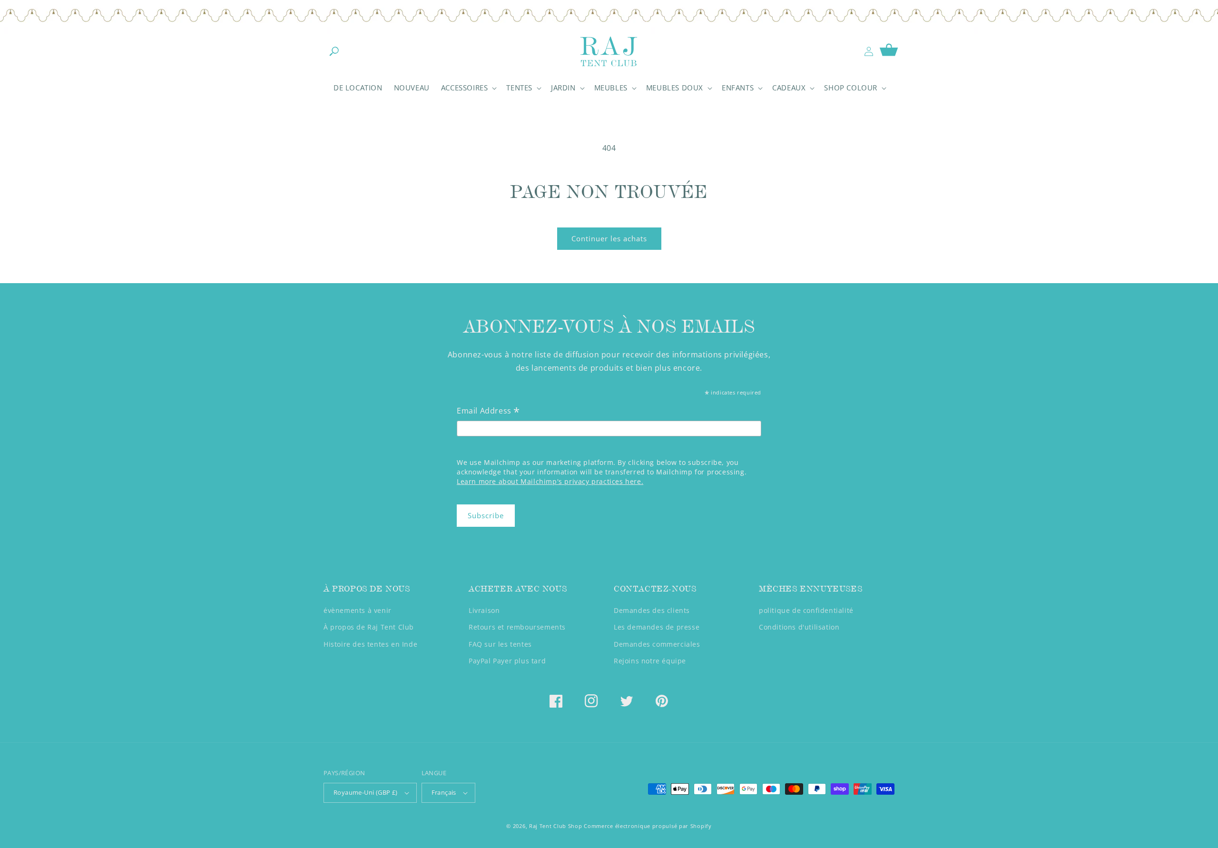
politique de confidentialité (806, 610)
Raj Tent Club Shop (555, 825)
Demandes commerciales (657, 644)
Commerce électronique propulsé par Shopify (647, 825)
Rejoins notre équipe (650, 660)
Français (444, 792)
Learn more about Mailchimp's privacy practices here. (550, 481)
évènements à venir (358, 610)
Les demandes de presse (656, 626)
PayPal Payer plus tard (507, 660)
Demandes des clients (652, 610)
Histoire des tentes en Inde (370, 644)
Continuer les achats (609, 238)
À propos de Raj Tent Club (369, 626)
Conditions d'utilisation (799, 626)
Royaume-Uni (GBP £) (366, 792)
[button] (334, 51)
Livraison (484, 610)
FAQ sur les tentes (500, 644)
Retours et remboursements (517, 626)
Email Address (488, 411)
